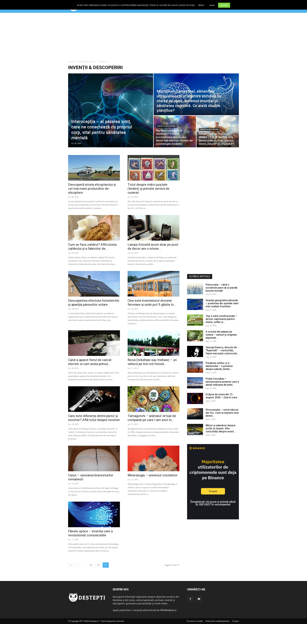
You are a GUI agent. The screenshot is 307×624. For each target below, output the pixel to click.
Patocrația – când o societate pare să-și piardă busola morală (221, 287)
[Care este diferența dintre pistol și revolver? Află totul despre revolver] (94, 399)
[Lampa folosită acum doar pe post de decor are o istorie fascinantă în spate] (153, 228)
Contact (235, 621)
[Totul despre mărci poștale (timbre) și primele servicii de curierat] (153, 168)
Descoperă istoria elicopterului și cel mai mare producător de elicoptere (92, 189)
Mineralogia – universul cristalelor (152, 475)
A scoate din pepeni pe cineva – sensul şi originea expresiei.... (221, 334)
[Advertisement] (153, 37)
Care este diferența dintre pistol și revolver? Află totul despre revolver (94, 418)
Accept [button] (224, 5)
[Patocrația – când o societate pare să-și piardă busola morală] (195, 288)
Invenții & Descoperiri (86, 61)
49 (91, 565)
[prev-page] (71, 565)
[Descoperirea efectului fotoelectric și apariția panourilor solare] (94, 284)
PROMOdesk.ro (168, 610)
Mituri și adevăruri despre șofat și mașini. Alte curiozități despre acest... (221, 428)
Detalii (212, 5)
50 (98, 565)
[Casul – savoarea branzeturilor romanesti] (94, 458)
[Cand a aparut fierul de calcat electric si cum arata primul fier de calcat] (94, 343)
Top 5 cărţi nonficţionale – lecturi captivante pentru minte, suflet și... (221, 319)
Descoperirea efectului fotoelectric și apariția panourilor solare (93, 302)
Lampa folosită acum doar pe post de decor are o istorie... (153, 246)
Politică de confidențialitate (217, 621)
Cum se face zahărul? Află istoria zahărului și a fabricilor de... (92, 246)
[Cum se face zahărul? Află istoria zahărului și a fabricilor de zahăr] (94, 228)
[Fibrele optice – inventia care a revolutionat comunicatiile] (94, 514)
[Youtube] (199, 599)
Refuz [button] (201, 5)
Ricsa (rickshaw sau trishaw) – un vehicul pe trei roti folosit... (152, 362)
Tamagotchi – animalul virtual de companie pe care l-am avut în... (152, 418)
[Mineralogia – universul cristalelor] (153, 458)
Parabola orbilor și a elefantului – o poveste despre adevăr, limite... (219, 366)
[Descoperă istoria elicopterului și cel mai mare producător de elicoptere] (94, 168)
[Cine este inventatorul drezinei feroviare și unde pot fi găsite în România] (153, 284)
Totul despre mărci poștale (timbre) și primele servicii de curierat (148, 189)
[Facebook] (190, 599)
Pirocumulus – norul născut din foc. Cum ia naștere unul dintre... (222, 412)
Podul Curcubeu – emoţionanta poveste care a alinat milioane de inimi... (222, 381)
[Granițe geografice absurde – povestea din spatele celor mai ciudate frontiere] (195, 304)
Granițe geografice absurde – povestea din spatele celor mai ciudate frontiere (222, 303)
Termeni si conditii (195, 621)
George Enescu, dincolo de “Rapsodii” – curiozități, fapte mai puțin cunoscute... (222, 350)
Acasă (71, 61)
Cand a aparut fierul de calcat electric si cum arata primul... (89, 362)
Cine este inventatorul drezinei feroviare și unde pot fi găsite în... (152, 302)
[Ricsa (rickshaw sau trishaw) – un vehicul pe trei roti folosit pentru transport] (153, 343)
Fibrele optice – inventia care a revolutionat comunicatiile (90, 533)
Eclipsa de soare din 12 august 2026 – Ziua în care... (222, 396)
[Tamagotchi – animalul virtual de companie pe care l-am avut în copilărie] (153, 399)
